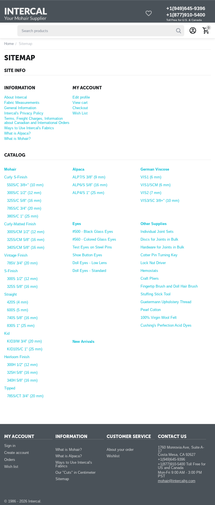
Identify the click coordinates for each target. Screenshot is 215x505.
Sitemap (62, 479)
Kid (7, 333)
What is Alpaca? (17, 133)
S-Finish (11, 271)
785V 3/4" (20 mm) (22, 263)
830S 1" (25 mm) (20, 326)
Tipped (9, 388)
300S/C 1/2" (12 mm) (24, 193)
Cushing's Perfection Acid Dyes (166, 325)
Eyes (77, 224)
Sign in (9, 446)
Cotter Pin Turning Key (159, 255)
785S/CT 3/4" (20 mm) (25, 396)
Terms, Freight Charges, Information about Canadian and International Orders (36, 120)
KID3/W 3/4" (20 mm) (24, 341)
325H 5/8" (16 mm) (22, 372)
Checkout (80, 108)
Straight (10, 294)
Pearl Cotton (151, 310)
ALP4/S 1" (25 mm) (88, 193)
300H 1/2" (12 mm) (22, 365)
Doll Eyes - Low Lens (90, 263)
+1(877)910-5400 (185, 14)
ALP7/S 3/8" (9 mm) (89, 177)
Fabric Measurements (21, 102)
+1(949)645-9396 (185, 8)
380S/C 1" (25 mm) (22, 216)
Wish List (80, 113)
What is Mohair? (17, 139)
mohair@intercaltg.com (176, 481)
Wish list (11, 467)
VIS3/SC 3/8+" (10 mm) (160, 200)
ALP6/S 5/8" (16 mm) (90, 185)
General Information (20, 108)
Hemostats (149, 271)
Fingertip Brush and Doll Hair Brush (169, 286)
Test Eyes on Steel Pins (92, 247)
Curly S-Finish (15, 177)
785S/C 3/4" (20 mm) (24, 208)
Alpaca (78, 169)
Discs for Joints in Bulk (159, 239)
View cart (80, 102)
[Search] (178, 30)
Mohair (10, 169)
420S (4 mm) (17, 302)
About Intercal (15, 97)
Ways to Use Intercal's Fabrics (29, 128)
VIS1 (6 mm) (151, 177)
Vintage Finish (15, 255)
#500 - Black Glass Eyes (93, 231)
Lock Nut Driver (153, 263)
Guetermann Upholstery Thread (166, 302)
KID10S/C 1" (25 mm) (24, 349)
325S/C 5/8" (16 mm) (24, 200)
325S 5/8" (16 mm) (22, 286)
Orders (9, 460)
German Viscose (155, 169)
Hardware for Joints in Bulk (162, 247)
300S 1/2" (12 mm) (22, 279)
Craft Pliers (150, 278)
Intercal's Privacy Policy (23, 113)
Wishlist (113, 456)
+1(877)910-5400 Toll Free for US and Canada (181, 466)
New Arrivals (83, 341)
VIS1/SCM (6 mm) (155, 185)
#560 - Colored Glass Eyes (94, 239)
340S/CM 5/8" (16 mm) (25, 247)
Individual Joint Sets (157, 231)
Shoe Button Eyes (87, 255)
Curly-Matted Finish (20, 224)
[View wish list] (148, 14)
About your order (120, 449)
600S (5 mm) (17, 310)
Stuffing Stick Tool (155, 294)
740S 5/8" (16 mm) (22, 318)
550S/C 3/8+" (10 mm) (25, 185)
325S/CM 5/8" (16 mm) (25, 240)
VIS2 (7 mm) (151, 193)
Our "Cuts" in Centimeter (75, 472)
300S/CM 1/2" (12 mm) (25, 232)
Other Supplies (154, 224)
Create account (16, 453)
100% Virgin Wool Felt (159, 317)
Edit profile (81, 97)
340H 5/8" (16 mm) (22, 380)
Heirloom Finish (16, 357)
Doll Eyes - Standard (89, 271)
